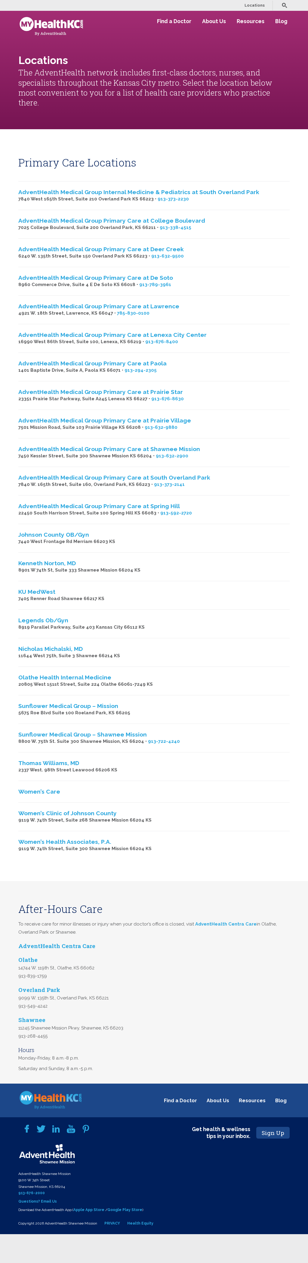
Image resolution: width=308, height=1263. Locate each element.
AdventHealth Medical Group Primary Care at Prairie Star (100, 392)
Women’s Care (39, 791)
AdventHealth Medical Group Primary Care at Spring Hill (99, 506)
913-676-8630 (167, 398)
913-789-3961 (155, 284)
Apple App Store (88, 1210)
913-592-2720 (176, 513)
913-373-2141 (169, 484)
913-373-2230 (173, 199)
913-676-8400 (161, 341)
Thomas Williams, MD (48, 763)
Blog (281, 21)
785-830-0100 (133, 313)
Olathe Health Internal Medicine (64, 677)
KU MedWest (36, 591)
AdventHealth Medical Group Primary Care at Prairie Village (104, 420)
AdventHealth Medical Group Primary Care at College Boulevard (111, 220)
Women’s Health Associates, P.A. (64, 841)
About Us (214, 21)
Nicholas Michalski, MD (50, 648)
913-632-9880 (161, 427)
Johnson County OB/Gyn (53, 534)
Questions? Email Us (37, 1201)
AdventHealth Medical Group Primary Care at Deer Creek (101, 249)
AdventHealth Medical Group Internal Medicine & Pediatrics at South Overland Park (138, 192)
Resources (250, 21)
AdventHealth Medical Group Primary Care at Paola (92, 363)
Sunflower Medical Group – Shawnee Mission (82, 734)
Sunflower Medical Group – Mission (68, 706)
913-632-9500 (167, 256)
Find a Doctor (174, 21)
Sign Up (273, 1132)
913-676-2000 (31, 1193)
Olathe (28, 959)
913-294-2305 (141, 370)
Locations (255, 5)
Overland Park (39, 989)
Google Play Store (124, 1210)
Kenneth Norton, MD (47, 563)
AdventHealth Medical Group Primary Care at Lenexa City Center (112, 334)
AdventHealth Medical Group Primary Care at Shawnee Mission (109, 449)
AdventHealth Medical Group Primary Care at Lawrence (98, 306)
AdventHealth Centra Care (225, 924)
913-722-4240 (164, 741)
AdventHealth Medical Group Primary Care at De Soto (95, 277)
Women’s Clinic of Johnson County (67, 813)
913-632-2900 (172, 456)
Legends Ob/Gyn (43, 620)
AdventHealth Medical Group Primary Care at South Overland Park (114, 477)
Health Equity (140, 1223)
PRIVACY (112, 1223)
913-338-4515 (175, 227)
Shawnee (31, 1020)
